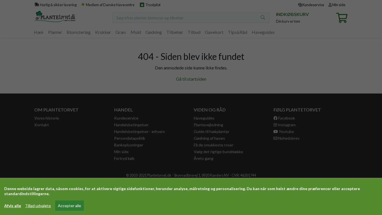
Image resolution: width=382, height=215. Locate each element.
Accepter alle (69, 205)
